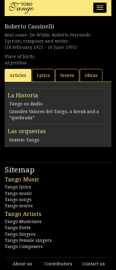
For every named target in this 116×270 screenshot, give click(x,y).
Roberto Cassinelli (29, 26)
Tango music (18, 193)
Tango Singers (20, 234)
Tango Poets (18, 227)
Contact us (93, 263)
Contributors (58, 263)
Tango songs (18, 199)
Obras (91, 75)
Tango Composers (24, 246)
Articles (18, 75)
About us (22, 263)
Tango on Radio (26, 103)
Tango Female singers (28, 240)
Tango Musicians (23, 221)
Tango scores (19, 205)
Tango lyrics (18, 186)
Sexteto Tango (24, 139)
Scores (67, 75)
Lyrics (43, 75)
